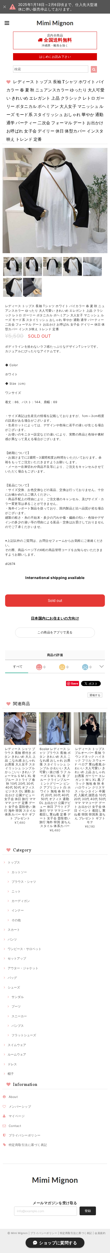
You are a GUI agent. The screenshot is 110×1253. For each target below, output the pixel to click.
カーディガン (21, 901)
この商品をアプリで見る (54, 632)
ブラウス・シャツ (24, 882)
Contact (15, 1126)
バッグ (12, 978)
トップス (14, 862)
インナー (18, 910)
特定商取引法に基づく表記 (28, 1145)
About (13, 1097)
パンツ (12, 939)
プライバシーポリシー (25, 1135)
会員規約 (100, 1233)
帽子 (11, 1074)
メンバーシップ (20, 1106)
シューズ (14, 987)
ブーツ (16, 1006)
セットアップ (17, 958)
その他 (16, 920)
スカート (14, 930)
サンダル (18, 997)
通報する (95, 695)
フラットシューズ (24, 1035)
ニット (16, 891)
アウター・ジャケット (23, 968)
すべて (18, 666)
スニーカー (19, 1016)
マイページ (17, 1116)
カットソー (19, 872)
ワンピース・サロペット (24, 949)
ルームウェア (17, 1054)
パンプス (18, 1026)
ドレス (12, 1064)
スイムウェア (17, 1045)
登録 (88, 1211)
